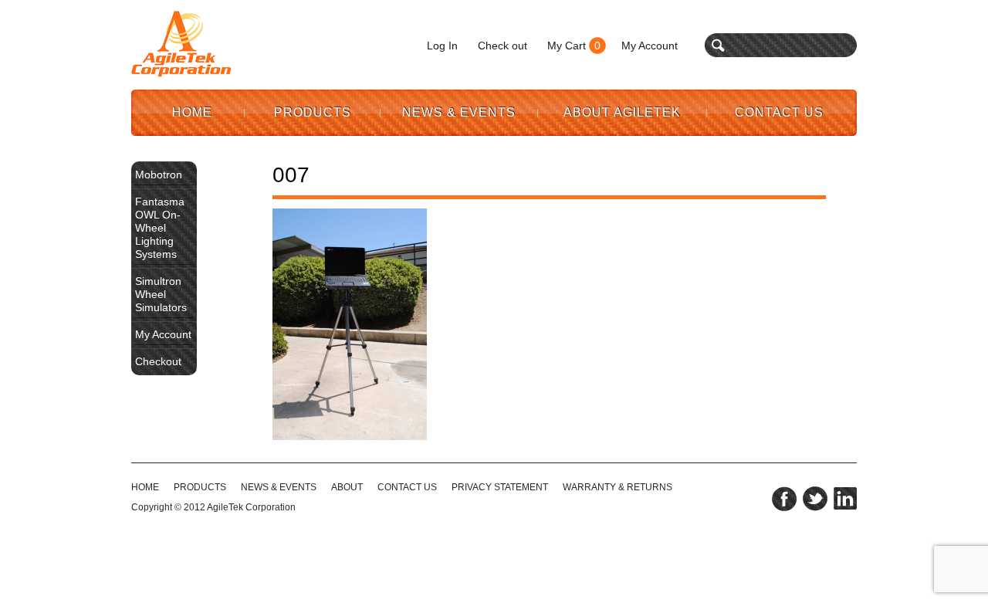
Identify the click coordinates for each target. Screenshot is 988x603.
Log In (442, 45)
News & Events (459, 112)
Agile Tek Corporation (181, 44)
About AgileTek (622, 112)
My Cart (566, 45)
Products (312, 112)
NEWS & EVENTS (278, 487)
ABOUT (347, 487)
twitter (815, 498)
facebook (784, 498)
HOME (145, 487)
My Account (649, 45)
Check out (502, 45)
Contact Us (779, 112)
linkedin (845, 498)
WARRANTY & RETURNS (617, 487)
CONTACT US (407, 487)
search (718, 45)
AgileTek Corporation (251, 507)
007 (291, 175)
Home (192, 112)
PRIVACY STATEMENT (500, 487)
